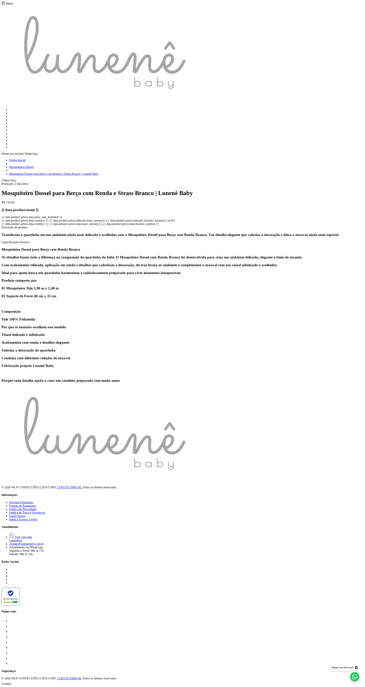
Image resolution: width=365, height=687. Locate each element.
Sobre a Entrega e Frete (23, 519)
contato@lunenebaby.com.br (26, 543)
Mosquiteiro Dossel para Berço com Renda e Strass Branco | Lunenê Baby (54, 173)
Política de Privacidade (22, 509)
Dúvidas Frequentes (21, 502)
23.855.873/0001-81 (69, 487)
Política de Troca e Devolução (27, 512)
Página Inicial (17, 160)
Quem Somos (17, 516)
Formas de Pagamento (22, 505)
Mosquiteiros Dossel (21, 167)
